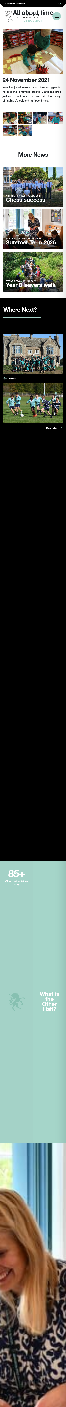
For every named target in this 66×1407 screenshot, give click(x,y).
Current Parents (15, 4)
